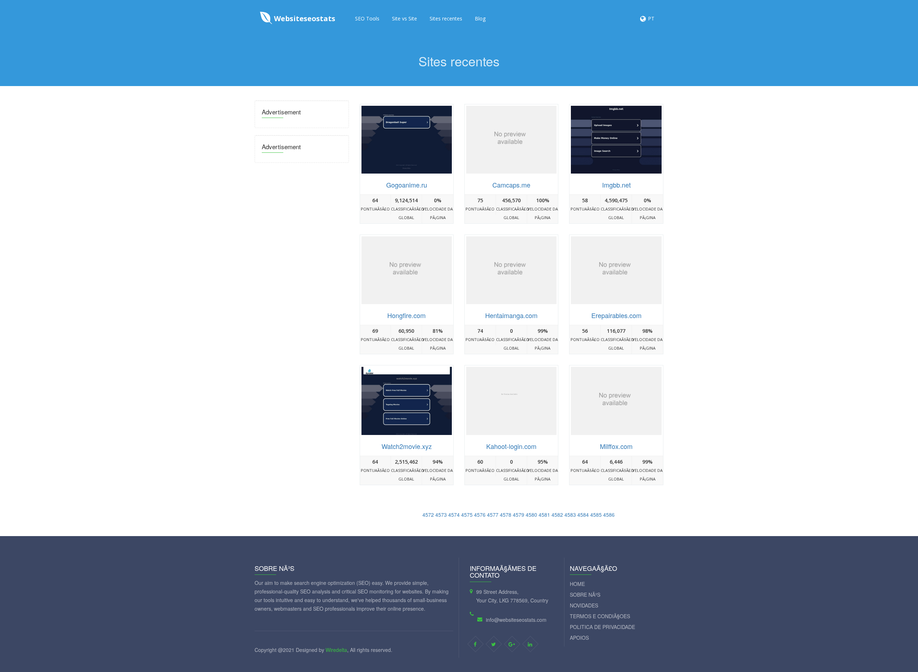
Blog (480, 18)
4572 (428, 514)
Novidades (584, 605)
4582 (557, 514)
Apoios (579, 637)
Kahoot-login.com (511, 446)
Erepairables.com (616, 315)
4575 (467, 514)
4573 (441, 514)
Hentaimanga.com (511, 315)
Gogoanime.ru (406, 184)
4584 (583, 514)
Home (577, 583)
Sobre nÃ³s (585, 594)
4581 (544, 514)
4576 (480, 514)
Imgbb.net (616, 184)
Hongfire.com (406, 315)
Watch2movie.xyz (407, 446)
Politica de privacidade (602, 626)
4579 (518, 514)
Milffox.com (616, 446)
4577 (492, 514)
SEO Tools (367, 18)
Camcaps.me (511, 184)
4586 (609, 514)
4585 (596, 514)
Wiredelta (336, 649)
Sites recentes (446, 18)
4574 (454, 514)
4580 (531, 514)
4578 (505, 514)
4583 (570, 514)
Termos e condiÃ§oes (600, 616)
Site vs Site (404, 18)
